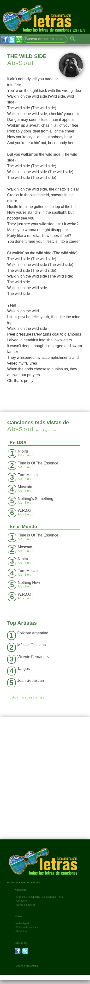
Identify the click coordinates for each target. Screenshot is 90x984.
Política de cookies (27, 927)
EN (82, 30)
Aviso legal (22, 923)
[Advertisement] (45, 782)
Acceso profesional (27, 965)
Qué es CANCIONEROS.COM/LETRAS (39, 896)
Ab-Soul (20, 62)
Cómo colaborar (25, 904)
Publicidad (22, 931)
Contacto (21, 900)
